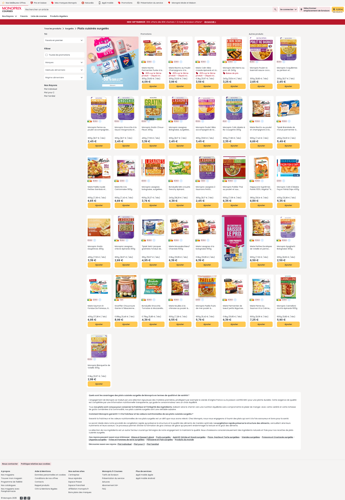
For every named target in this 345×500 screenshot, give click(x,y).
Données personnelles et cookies (50, 474)
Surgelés (69, 28)
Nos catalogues (8, 485)
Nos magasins (7, 474)
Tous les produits (52, 28)
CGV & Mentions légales (46, 488)
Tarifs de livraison (110, 474)
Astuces (106, 481)
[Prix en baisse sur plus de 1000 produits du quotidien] (234, 242)
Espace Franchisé (76, 485)
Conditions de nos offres (46, 478)
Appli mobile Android (145, 478)
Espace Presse (75, 481)
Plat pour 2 (49, 92)
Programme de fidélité (11, 481)
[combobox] (148, 9)
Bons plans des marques (79, 492)
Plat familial (49, 96)
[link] (35, 464)
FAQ (104, 488)
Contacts (39, 481)
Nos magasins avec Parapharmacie (10, 490)
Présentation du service (113, 478)
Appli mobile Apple (144, 474)
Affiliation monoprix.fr (78, 488)
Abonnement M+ (110, 485)
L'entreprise (73, 474)
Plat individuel (50, 89)
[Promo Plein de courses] (113, 63)
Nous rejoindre (75, 478)
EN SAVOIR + (210, 22)
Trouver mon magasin (11, 478)
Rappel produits (42, 485)
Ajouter (153, 86)
